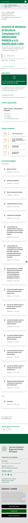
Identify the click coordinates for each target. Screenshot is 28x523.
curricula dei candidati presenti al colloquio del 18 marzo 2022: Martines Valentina (15, 337)
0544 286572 (8, 117)
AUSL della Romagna (5, 1)
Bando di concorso (11, 169)
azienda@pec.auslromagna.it (11, 468)
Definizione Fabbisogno (13, 180)
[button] (25, 6)
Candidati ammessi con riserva (14, 203)
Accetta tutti (14, 511)
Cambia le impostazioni (14, 515)
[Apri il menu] (2, 6)
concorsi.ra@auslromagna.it (13, 118)
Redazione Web (5, 482)
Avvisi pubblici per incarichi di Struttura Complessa (11, 18)
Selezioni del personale (7, 14)
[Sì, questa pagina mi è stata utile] (4, 429)
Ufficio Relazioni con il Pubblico (9, 479)
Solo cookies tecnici (14, 506)
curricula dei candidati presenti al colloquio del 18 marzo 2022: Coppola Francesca (15, 321)
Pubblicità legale (10, 12)
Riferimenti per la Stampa (8, 480)
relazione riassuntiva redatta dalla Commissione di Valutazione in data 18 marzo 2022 (15, 383)
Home (3, 12)
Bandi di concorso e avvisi (8, 15)
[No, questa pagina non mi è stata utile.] (9, 429)
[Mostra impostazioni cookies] (26, 261)
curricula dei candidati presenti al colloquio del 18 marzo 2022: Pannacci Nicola (15, 352)
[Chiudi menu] (23, 3)
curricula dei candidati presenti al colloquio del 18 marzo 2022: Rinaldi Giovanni (15, 367)
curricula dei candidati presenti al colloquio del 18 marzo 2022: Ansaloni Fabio (15, 291)
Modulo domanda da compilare (14, 192)
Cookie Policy (22, 501)
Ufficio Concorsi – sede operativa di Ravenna (13, 109)
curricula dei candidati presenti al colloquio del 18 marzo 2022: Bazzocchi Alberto (15, 306)
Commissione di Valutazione (14, 215)
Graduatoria (10, 401)
